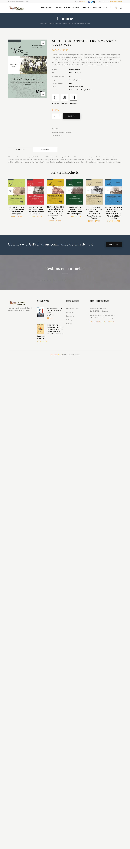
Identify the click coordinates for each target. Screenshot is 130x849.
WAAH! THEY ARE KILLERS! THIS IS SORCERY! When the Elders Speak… (36, 210)
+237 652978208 (108, 322)
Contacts (69, 323)
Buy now (71, 116)
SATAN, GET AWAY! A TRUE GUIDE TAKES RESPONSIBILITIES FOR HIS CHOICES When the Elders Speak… (113, 212)
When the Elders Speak (55, 23)
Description (20, 149)
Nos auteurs (70, 312)
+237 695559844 (96, 322)
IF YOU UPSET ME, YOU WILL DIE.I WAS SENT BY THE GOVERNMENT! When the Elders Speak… (94, 212)
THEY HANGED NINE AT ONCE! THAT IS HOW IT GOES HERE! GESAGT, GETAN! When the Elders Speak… (55, 212)
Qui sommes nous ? (72, 308)
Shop (45, 23)
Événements (70, 316)
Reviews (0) (45, 149)
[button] (43, 94)
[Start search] (121, 7)
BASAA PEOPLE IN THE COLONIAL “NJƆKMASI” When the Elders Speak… (74, 210)
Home (41, 23)
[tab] (20, 149)
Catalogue (69, 320)
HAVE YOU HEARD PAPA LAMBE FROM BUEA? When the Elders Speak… (16, 210)
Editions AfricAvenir (56, 355)
